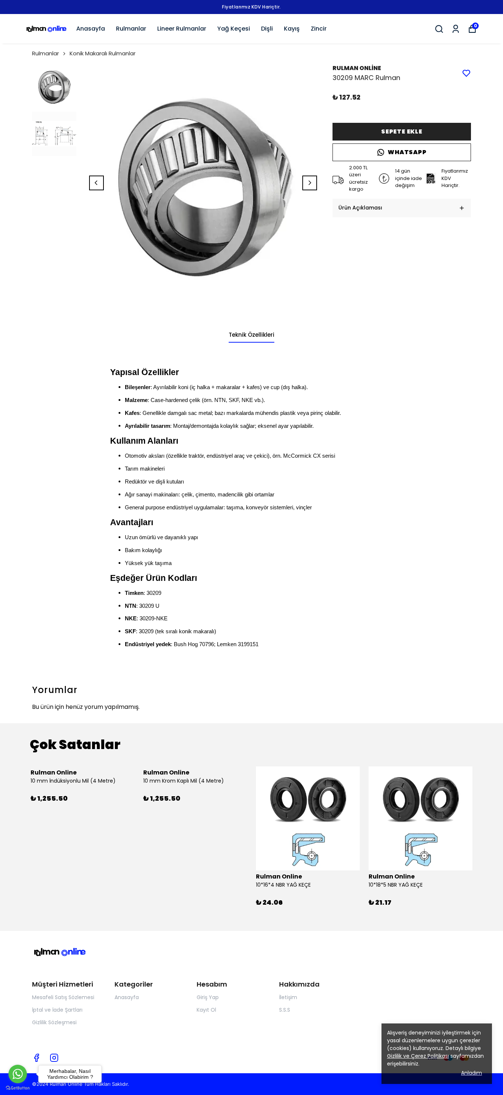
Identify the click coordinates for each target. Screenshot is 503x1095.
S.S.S (284, 1009)
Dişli (267, 28)
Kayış (292, 28)
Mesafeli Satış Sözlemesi (63, 997)
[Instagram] (54, 1057)
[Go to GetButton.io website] (17, 1088)
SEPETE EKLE (401, 131)
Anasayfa (90, 28)
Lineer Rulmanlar (181, 28)
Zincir (319, 28)
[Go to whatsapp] (17, 1074)
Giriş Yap (208, 997)
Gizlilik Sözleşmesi (54, 1022)
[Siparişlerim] (455, 29)
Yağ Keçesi (233, 28)
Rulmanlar (131, 28)
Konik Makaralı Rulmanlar (103, 53)
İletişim (288, 997)
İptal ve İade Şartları (57, 1009)
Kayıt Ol (206, 1009)
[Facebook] (36, 1057)
